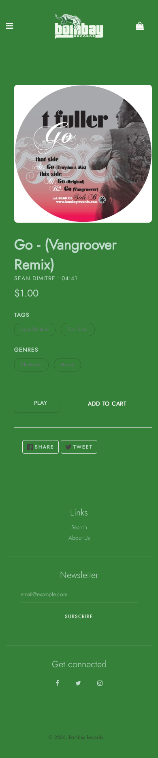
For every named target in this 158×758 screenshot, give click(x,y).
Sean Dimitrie (35, 329)
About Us (79, 538)
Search (79, 527)
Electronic (31, 364)
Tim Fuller (78, 329)
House (67, 364)
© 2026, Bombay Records (76, 737)
